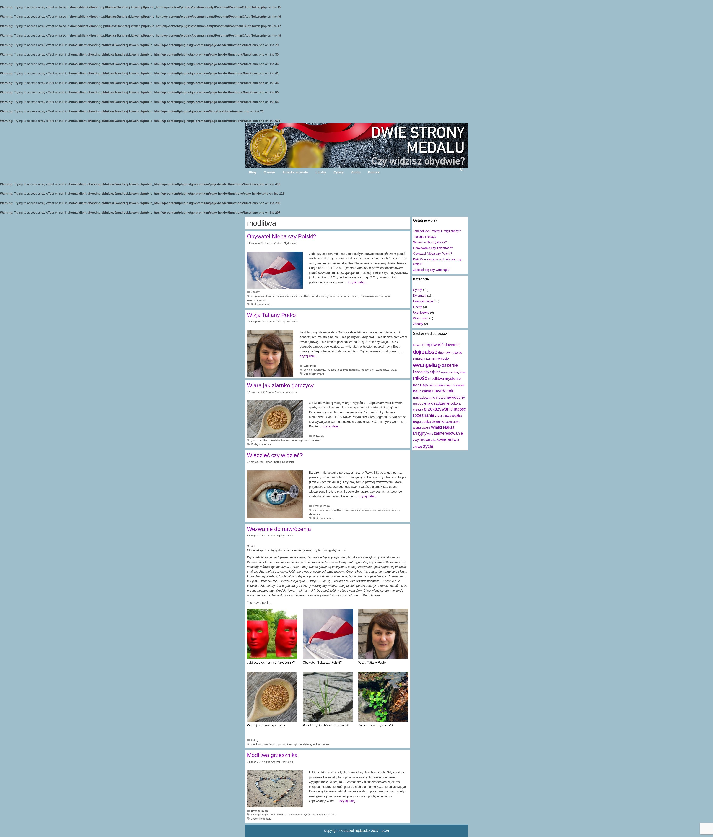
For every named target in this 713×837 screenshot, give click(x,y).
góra (253, 440)
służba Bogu (382, 295)
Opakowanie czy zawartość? (433, 248)
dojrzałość (283, 295)
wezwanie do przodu (324, 814)
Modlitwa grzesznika (272, 755)
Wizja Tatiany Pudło (271, 315)
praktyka (275, 440)
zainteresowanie (256, 300)
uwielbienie (383, 509)
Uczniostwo (421, 312)
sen (372, 369)
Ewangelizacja (321, 505)
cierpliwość (257, 295)
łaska (433, 440)
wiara (294, 440)
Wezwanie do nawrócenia (279, 529)
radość (365, 369)
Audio (356, 172)
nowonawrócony (349, 295)
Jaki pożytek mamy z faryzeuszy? (437, 231)
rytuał (313, 744)
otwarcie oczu (352, 509)
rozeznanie (367, 295)
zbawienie (315, 513)
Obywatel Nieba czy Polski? (281, 236)
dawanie (270, 295)
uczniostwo (452, 421)
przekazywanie (438, 409)
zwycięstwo (421, 440)
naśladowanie (424, 397)
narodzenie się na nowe (325, 295)
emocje (443, 358)
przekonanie (369, 509)
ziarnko (316, 440)
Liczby (321, 172)
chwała (308, 369)
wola (430, 433)
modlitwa (304, 295)
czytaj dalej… (357, 282)
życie (428, 446)
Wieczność (310, 365)
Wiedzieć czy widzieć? (275, 455)
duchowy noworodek (425, 358)
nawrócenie (269, 744)
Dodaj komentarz (261, 303)
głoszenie (270, 814)
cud (315, 509)
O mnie (269, 172)
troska (426, 422)
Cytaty (338, 172)
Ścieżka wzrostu (295, 172)
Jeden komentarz (261, 818)
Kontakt (374, 172)
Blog (252, 172)
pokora (455, 403)
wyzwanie (304, 440)
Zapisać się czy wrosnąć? (431, 270)
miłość (293, 295)
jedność (331, 369)
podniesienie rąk (287, 744)
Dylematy (318, 436)
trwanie (285, 440)
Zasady (255, 291)
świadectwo (382, 369)
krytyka (444, 372)
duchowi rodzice (450, 353)
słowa (447, 416)
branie (417, 345)
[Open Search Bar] (462, 169)
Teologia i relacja (424, 237)
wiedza (396, 509)
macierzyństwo (457, 372)
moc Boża (325, 509)
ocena (416, 404)
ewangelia (319, 369)
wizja (394, 369)
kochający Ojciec (426, 372)
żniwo (417, 447)
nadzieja (354, 369)
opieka (424, 403)
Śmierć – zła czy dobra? (430, 242)
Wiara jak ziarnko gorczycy (280, 385)
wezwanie (324, 744)
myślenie (453, 378)
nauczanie (422, 391)
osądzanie (440, 403)
